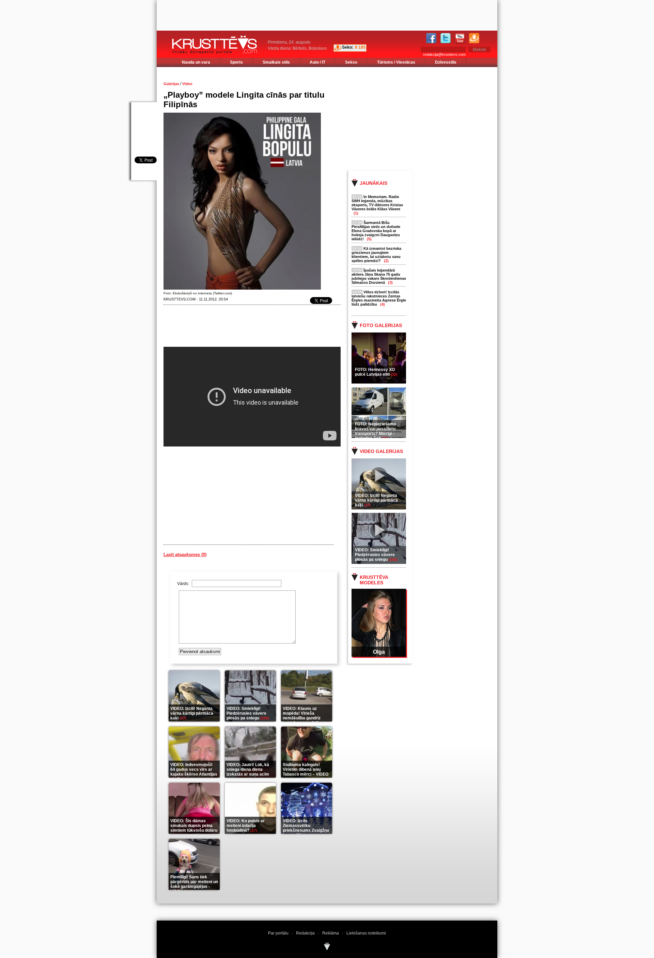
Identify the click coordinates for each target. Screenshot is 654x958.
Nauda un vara (196, 62)
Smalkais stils (276, 62)
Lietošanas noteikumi (366, 933)
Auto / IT (317, 62)
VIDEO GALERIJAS (381, 451)
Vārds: (183, 583)
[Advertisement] (429, 118)
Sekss (351, 62)
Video (187, 84)
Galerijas (171, 84)
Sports (236, 62)
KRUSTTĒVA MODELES (374, 579)
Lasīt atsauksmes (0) (185, 554)
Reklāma (330, 933)
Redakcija (305, 933)
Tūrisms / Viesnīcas (396, 62)
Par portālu (278, 933)
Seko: (347, 47)
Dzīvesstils (445, 62)
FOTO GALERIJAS (381, 325)
